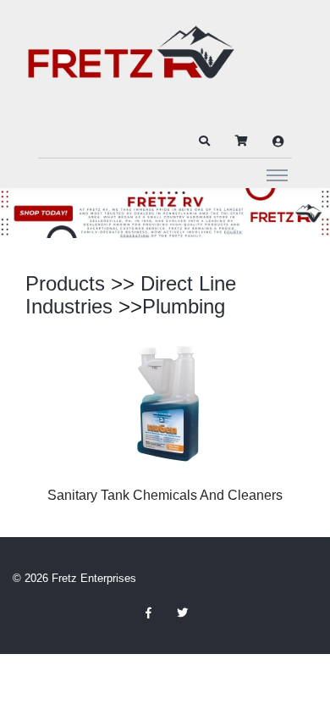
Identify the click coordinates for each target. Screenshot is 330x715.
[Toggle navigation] (277, 174)
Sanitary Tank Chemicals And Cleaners (165, 495)
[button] (203, 141)
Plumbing (183, 306)
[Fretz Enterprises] (131, 61)
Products (65, 283)
